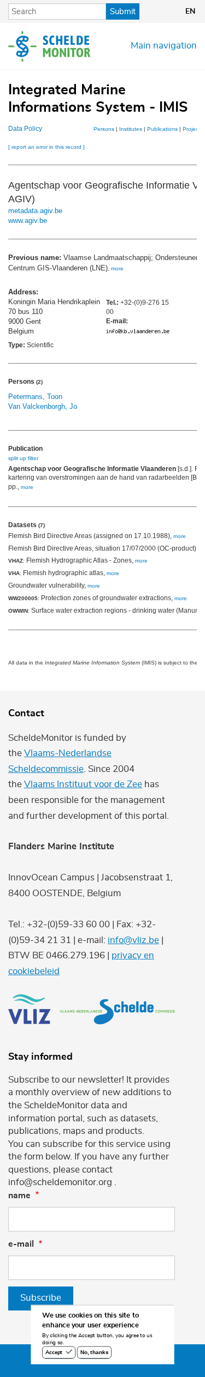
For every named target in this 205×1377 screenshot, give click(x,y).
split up (17, 458)
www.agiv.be (27, 220)
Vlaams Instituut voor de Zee (83, 784)
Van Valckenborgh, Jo (42, 406)
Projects (193, 129)
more (117, 268)
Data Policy (25, 128)
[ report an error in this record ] (46, 147)
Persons (103, 129)
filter (33, 458)
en (190, 11)
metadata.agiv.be (35, 211)
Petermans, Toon (35, 396)
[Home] (49, 46)
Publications (162, 129)
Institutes (130, 129)
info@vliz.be (133, 940)
